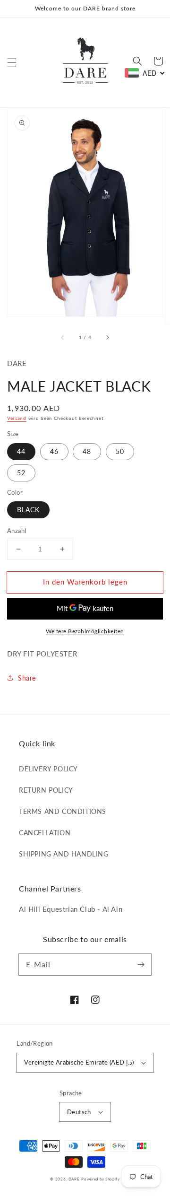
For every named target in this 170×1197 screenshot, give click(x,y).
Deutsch (79, 1112)
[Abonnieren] (140, 964)
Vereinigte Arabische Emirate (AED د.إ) (79, 1062)
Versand (16, 418)
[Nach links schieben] (62, 337)
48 (87, 451)
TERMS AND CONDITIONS (62, 811)
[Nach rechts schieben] (107, 337)
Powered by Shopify (100, 1179)
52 (21, 473)
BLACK (28, 510)
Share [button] (27, 678)
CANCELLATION (44, 833)
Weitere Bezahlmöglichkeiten (85, 631)
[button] (11, 62)
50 (120, 451)
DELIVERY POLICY (48, 769)
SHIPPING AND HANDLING (64, 854)
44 (21, 451)
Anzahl (16, 530)
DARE (74, 1179)
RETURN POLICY (46, 790)
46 (54, 451)
